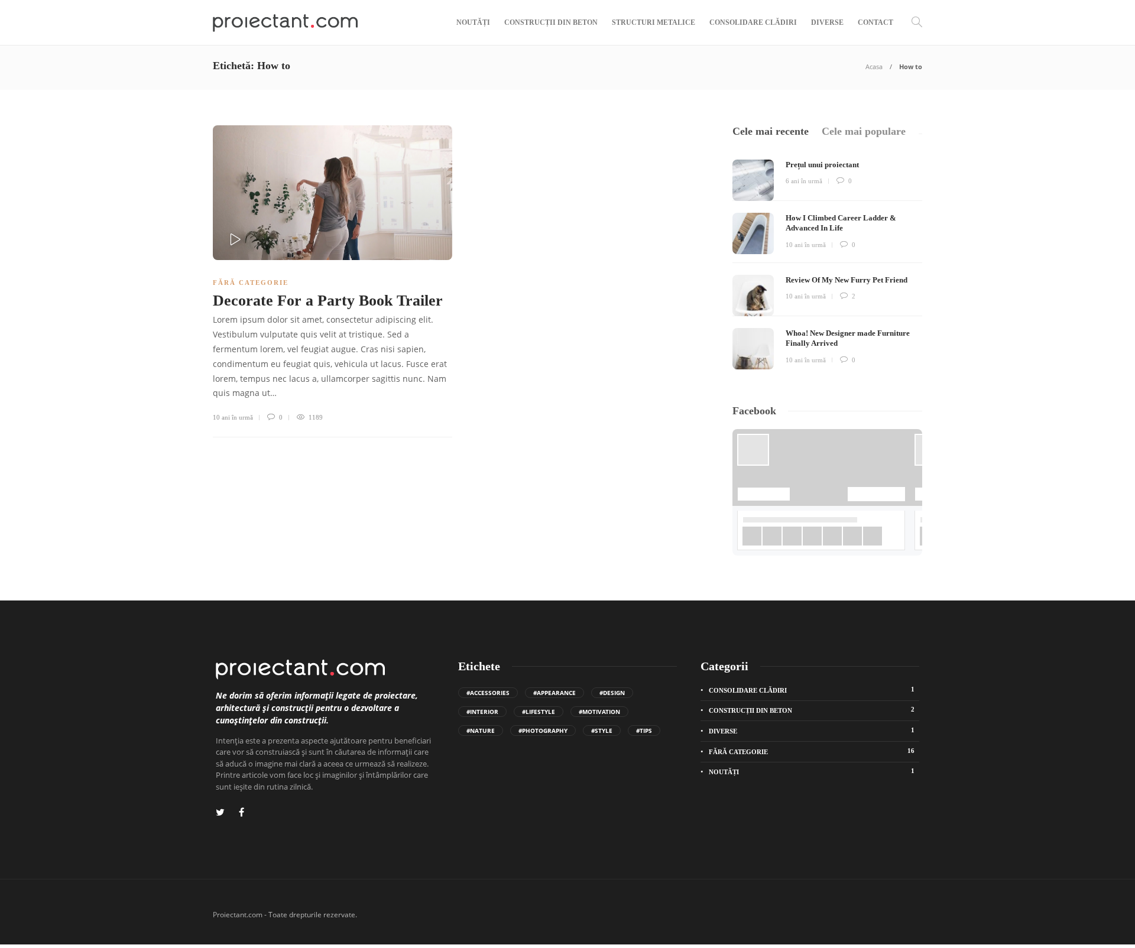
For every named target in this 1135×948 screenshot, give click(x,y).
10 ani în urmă (233, 417)
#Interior (482, 711)
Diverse (827, 22)
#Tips (644, 730)
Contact (875, 22)
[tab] (770, 131)
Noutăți (473, 22)
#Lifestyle (538, 711)
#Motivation (599, 711)
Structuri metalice (653, 22)
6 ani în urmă (804, 180)
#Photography (543, 730)
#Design (612, 693)
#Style (601, 730)
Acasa (874, 66)
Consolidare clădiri (753, 22)
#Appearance (554, 693)
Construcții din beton (551, 22)
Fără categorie (250, 282)
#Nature (480, 730)
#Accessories (488, 693)
